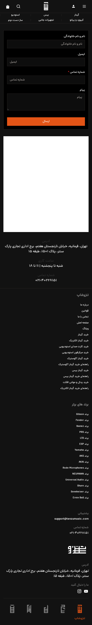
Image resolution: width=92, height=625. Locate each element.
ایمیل (81, 54)
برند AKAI (84, 462)
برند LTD (84, 438)
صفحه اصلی (83, 323)
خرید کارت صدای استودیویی (74, 347)
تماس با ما (83, 317)
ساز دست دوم (15, 20)
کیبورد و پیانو (77, 20)
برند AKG (84, 456)
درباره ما (84, 305)
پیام (82, 90)
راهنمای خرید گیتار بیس (76, 376)
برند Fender (82, 420)
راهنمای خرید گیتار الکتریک (74, 388)
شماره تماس (77, 72)
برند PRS (84, 432)
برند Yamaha (82, 450)
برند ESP (84, 444)
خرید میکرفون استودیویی (75, 353)
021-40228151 (46, 280)
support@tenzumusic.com (71, 519)
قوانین (85, 311)
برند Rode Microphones (76, 468)
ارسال (46, 121)
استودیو (15, 15)
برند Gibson (82, 414)
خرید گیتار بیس (80, 371)
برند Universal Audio (77, 480)
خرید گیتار (83, 335)
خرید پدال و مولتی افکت (76, 382)
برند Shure (83, 486)
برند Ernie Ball (81, 498)
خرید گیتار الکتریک (79, 341)
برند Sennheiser (80, 492)
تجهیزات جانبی (46, 20)
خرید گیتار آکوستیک (78, 359)
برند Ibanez (82, 426)
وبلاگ (86, 329)
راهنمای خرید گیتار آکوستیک (73, 365)
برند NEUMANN (80, 474)
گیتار (76, 15)
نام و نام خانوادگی (74, 36)
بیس (46, 15)
